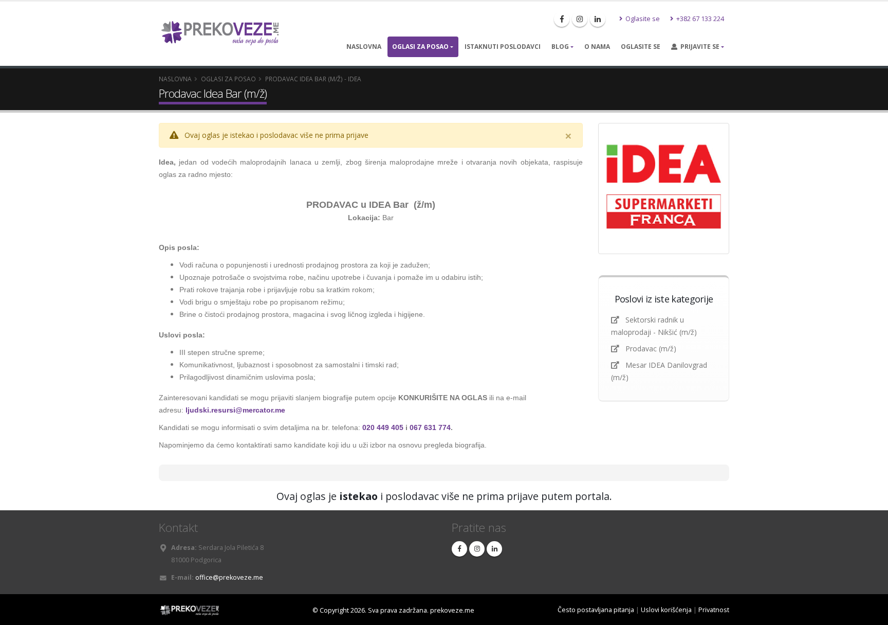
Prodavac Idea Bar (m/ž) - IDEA (313, 79)
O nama (597, 46)
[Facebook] (561, 19)
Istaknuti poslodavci (503, 46)
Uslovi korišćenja (666, 609)
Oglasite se (642, 18)
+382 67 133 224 (699, 18)
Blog (560, 46)
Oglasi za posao (420, 46)
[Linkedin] (597, 19)
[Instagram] (579, 19)
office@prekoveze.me (229, 577)
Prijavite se (698, 46)
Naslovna (363, 46)
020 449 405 (382, 427)
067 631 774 (430, 427)
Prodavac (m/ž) (650, 348)
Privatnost (713, 609)
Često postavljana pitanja (596, 609)
